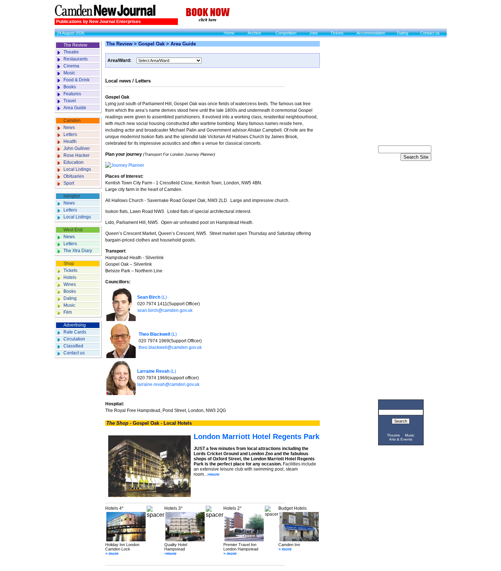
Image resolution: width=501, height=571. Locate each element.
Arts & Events (400, 439)
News (69, 127)
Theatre (71, 52)
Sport (68, 183)
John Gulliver (76, 148)
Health (70, 141)
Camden (72, 120)
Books (69, 86)
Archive (254, 33)
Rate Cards (74, 332)
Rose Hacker (76, 155)
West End (73, 229)
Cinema (71, 66)
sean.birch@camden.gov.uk (165, 310)
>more (213, 474)
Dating (402, 33)
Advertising (74, 325)
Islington (71, 196)
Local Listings (77, 169)
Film (67, 312)
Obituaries (73, 176)
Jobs (313, 33)
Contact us (430, 33)
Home (229, 33)
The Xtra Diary (77, 250)
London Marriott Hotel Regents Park (256, 436)
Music (69, 72)
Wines (69, 284)
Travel (69, 100)
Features (72, 93)
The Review (75, 45)
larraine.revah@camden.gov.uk (168, 384)
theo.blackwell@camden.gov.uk (170, 347)
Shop (68, 263)
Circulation (74, 339)
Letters (70, 134)
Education (73, 162)
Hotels (69, 277)
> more (111, 553)
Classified (73, 346)
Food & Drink (76, 79)
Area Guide (74, 107)
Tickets (337, 33)
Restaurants (75, 59)
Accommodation (370, 33)
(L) (152, 297)
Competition (285, 33)
